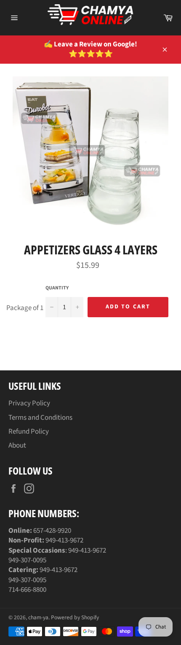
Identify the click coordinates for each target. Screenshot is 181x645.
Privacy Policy (29, 403)
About (17, 445)
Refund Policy (28, 431)
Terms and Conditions (40, 418)
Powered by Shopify (75, 617)
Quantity (57, 288)
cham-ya (38, 617)
